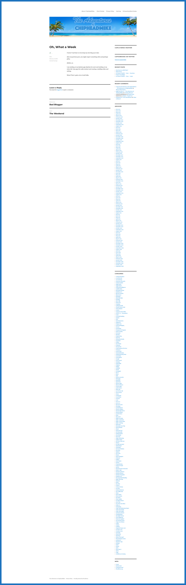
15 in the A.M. (119, 278)
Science (118, 485)
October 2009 (119, 246)
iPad (117, 375)
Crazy (117, 314)
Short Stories (100, 11)
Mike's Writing (119, 423)
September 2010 (119, 229)
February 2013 (119, 185)
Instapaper (118, 371)
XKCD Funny (119, 71)
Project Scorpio (119, 465)
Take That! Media (120, 509)
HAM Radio (118, 363)
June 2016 (118, 173)
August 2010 (119, 231)
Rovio (117, 482)
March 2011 (118, 220)
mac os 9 (118, 401)
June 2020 (118, 111)
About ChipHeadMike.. (88, 11)
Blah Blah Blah (119, 298)
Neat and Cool (119, 430)
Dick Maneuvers (119, 321)
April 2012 (118, 200)
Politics (117, 459)
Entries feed (118, 566)
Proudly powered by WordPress (81, 578)
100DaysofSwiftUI (120, 276)
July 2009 (118, 251)
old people (118, 447)
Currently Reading (120, 316)
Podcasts (118, 458)
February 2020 (119, 117)
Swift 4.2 (118, 505)
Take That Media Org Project (122, 508)
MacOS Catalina (119, 409)
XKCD (117, 551)
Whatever (118, 535)
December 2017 (119, 155)
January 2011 (119, 223)
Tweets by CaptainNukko (120, 59)
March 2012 (118, 202)
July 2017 (118, 161)
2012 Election (119, 279)
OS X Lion (118, 453)
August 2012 (119, 194)
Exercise (118, 337)
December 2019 (119, 120)
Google (117, 359)
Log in (117, 564)
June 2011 (118, 216)
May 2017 (118, 164)
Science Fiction (119, 487)
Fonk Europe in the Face (121, 348)
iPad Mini (118, 380)
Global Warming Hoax (121, 354)
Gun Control (119, 360)
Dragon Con (118, 324)
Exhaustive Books (120, 339)
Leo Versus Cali (119, 391)
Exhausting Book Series (130, 11)
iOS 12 (117, 372)
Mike (50, 56)
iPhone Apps (119, 383)
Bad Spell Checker (120, 290)
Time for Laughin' (120, 519)
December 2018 (119, 136)
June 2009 (118, 252)
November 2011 (119, 208)
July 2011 (118, 214)
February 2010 (119, 240)
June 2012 (118, 197)
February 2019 (119, 133)
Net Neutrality (119, 432)
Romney (118, 480)
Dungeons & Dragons (121, 330)
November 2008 (119, 263)
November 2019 (119, 121)
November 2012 (119, 190)
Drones (117, 327)
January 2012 (119, 205)
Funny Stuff (118, 351)
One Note (118, 450)
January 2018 (119, 153)
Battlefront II (119, 292)
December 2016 (119, 171)
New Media (118, 435)
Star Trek (118, 502)
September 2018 (119, 141)
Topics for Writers (120, 522)
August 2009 (119, 249)
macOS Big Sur (119, 407)
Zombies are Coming (121, 554)
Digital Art (118, 322)
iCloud (117, 369)
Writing (118, 543)
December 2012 (119, 188)
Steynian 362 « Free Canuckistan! (123, 97)
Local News (118, 397)
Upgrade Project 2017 (121, 528)
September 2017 (119, 158)
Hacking (118, 362)
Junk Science (119, 388)
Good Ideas (118, 356)
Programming (119, 464)
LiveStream (118, 395)
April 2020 (118, 114)
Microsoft (118, 416)
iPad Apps (118, 378)
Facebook (118, 340)
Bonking (118, 299)
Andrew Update (119, 282)
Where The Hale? (120, 537)
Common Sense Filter (121, 311)
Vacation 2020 (119, 531)
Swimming (118, 506)
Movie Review (119, 427)
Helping (118, 365)
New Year (118, 436)
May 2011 (118, 217)
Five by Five (118, 346)
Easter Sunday (119, 331)
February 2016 (119, 179)
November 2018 (119, 138)
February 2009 (119, 258)
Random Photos (119, 473)
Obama (117, 442)
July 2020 (118, 109)
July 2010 (118, 232)
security (118, 488)
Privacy (117, 462)
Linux (117, 394)
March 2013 (118, 184)
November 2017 (119, 156)
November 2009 (119, 245)
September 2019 (119, 124)
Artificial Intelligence (121, 287)
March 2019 (118, 132)
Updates (118, 526)
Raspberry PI (119, 476)
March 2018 (118, 150)
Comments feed (119, 567)
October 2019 (119, 123)
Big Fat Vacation (119, 293)
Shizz (117, 493)
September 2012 (119, 193)
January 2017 (119, 170)
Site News (118, 497)
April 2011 (118, 219)
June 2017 (118, 162)
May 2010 (118, 235)
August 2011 (118, 213)
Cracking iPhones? (128, 92)
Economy (118, 333)
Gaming (118, 11)
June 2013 (118, 182)
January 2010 (119, 242)
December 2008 (119, 261)
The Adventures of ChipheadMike (57, 578)
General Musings (53, 60)
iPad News (118, 381)
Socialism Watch (120, 500)
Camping (118, 304)
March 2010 (118, 238)
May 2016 (118, 174)
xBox (117, 548)
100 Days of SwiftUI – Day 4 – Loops (124, 76)
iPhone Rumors (119, 385)
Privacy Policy (110, 11)
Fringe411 (118, 349)
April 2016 (118, 176)
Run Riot (118, 484)
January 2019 (119, 135)
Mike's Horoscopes (120, 421)
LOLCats (118, 398)
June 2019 (118, 129)
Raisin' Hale (119, 470)
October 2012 (119, 191)
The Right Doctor (120, 516)
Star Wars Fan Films (120, 503)
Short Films (118, 494)
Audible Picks (119, 289)
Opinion (118, 452)
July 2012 (118, 196)
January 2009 (119, 260)
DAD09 (117, 317)
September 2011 (119, 211)
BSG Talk (118, 301)
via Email (118, 532)
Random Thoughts (120, 474)
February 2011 (119, 222)
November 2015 (119, 181)
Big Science (118, 295)
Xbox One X (118, 549)
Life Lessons (119, 392)
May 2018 (118, 147)
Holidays (118, 368)
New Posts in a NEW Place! (122, 70)
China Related (119, 308)
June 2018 (118, 146)
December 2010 (119, 225)
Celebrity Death (119, 305)
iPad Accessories (120, 377)
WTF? (117, 544)
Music (117, 429)
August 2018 (119, 142)
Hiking (117, 366)
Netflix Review (119, 433)
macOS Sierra (119, 413)
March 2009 (119, 257)
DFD (117, 319)
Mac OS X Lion (119, 404)
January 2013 (119, 187)
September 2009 (120, 248)
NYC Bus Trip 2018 (120, 441)
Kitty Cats (118, 389)
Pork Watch (118, 461)
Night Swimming (120, 438)
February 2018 (119, 152)
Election (118, 334)
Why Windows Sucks (121, 538)
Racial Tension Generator (122, 468)
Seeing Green (131, 94)
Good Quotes (119, 357)
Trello (117, 523)
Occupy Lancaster (120, 444)
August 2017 (119, 159)
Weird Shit (118, 534)
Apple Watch (119, 285)
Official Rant (119, 445)
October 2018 (119, 139)
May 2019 (118, 130)
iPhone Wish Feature (121, 89)
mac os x (118, 403)
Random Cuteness (120, 471)
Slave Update (119, 499)
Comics (117, 310)
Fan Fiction (118, 343)
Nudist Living (119, 439)
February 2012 (119, 203)
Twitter (117, 525)
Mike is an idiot (119, 418)
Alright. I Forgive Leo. (128, 95)
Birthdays (118, 296)
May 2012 (118, 199)
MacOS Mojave (119, 412)
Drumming (118, 328)
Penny (117, 455)
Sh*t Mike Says (119, 491)
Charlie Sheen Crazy (120, 307)
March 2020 (119, 115)
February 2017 (119, 168)
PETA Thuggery (119, 456)
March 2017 (118, 167)
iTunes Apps (119, 386)
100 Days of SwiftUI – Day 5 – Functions (125, 73)
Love (117, 400)
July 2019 (118, 127)
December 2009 (119, 243)
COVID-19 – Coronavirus (122, 313)
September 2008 (120, 266)
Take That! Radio (120, 511)
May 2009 (118, 254)
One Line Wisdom (120, 448)
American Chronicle (120, 281)
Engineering (119, 336)
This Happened (119, 517)
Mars (117, 415)
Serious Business (120, 490)
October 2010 (119, 228)
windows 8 (118, 540)
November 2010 (119, 226)
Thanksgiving (119, 514)
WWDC (117, 546)
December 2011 (119, 206)
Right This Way (119, 479)
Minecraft (118, 424)
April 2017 (118, 165)
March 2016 (118, 178)
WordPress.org (119, 569)
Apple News (118, 284)
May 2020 (118, 112)
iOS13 (117, 374)
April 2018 (118, 149)
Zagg (117, 552)
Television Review (120, 512)
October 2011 (119, 210)
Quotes (117, 467)
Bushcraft (118, 302)
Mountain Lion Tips (120, 426)
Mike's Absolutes (120, 420)
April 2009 (118, 255)
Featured (118, 345)
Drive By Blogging (120, 325)
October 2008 (119, 264)
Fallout (117, 342)
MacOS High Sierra (120, 410)
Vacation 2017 (119, 529)
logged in (59, 90)
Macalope (118, 406)
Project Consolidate (120, 74)
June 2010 (118, 234)
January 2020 (119, 118)
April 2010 (118, 237)
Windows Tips (119, 541)
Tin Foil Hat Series (120, 520)
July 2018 (118, 144)
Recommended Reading (121, 477)
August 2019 (119, 126)
